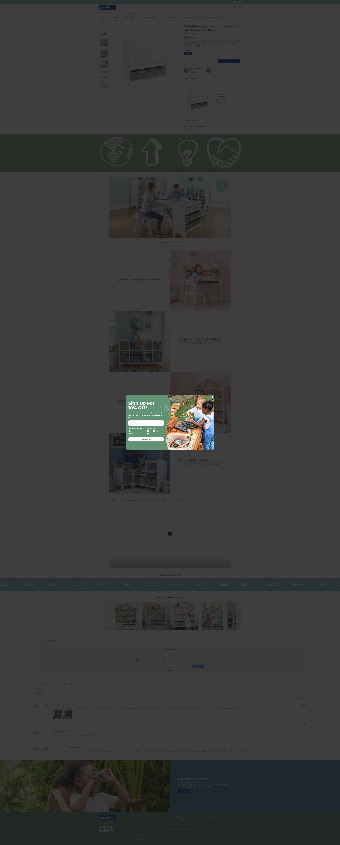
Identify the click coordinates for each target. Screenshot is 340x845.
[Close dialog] (212, 397)
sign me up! (146, 439)
